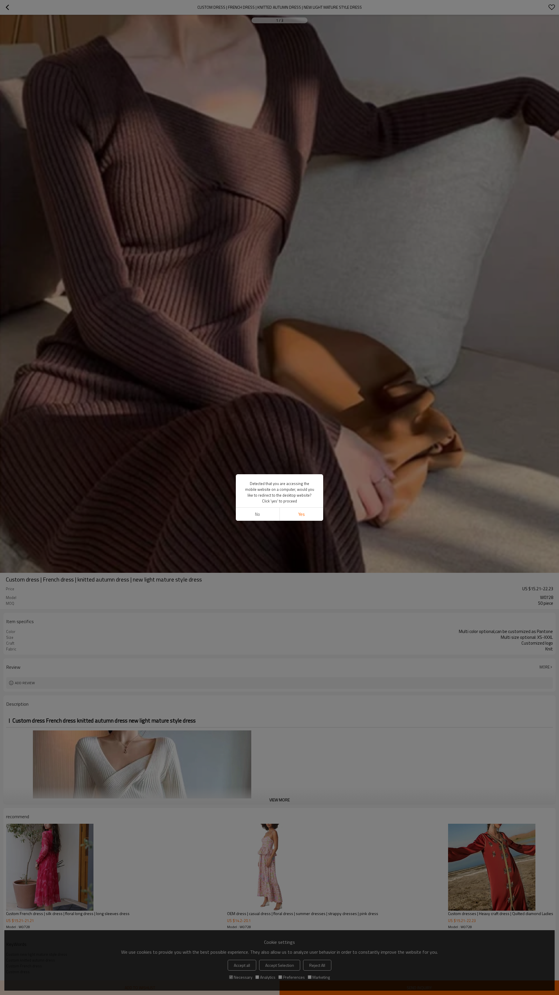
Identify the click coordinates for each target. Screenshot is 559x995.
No (257, 514)
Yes (301, 514)
